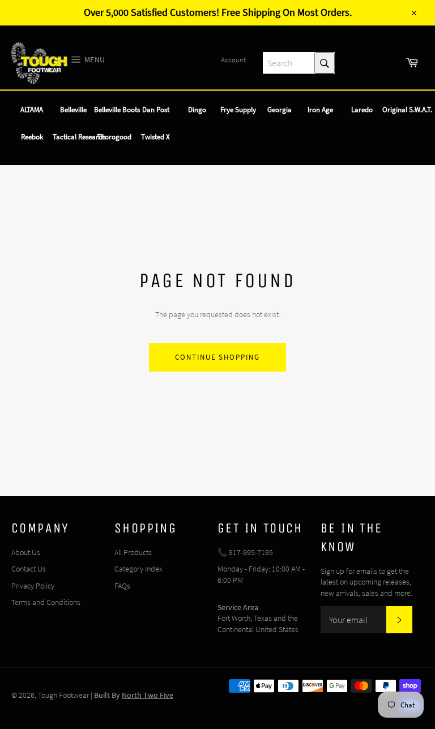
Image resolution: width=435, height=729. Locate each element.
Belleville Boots (117, 109)
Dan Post (155, 109)
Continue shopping (217, 357)
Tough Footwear (63, 695)
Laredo (362, 109)
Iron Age (320, 109)
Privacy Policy (32, 586)
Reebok (32, 137)
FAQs (122, 586)
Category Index (138, 569)
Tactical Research (79, 137)
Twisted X (155, 137)
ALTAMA (31, 109)
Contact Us (28, 569)
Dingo (197, 109)
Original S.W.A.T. (407, 109)
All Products (133, 552)
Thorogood (114, 137)
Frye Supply (238, 109)
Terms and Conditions (45, 602)
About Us (25, 552)
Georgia (279, 109)
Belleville (73, 109)
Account (233, 60)
